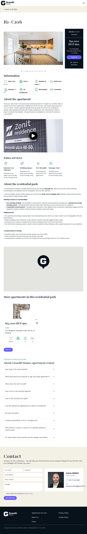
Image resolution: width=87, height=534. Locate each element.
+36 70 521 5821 (74, 480)
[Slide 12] (42, 71)
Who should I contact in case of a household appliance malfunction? (25, 429)
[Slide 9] (37, 71)
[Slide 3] (27, 71)
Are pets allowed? (12, 413)
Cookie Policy (63, 517)
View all (8, 349)
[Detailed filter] (83, 3)
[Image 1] (35, 319)
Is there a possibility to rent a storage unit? (21, 420)
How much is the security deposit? (18, 391)
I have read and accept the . (19, 493)
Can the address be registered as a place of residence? (25, 406)
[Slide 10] (39, 71)
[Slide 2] (25, 71)
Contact (74, 57)
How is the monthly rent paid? (16, 398)
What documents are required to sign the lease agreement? (27, 376)
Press (34, 521)
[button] (33, 135)
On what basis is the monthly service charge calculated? (26, 437)
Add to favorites (74, 63)
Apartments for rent (39, 513)
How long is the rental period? (16, 369)
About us (35, 517)
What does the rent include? (15, 384)
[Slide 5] (30, 71)
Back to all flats (11, 9)
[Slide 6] (32, 71)
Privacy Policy (28, 493)
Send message (10, 498)
